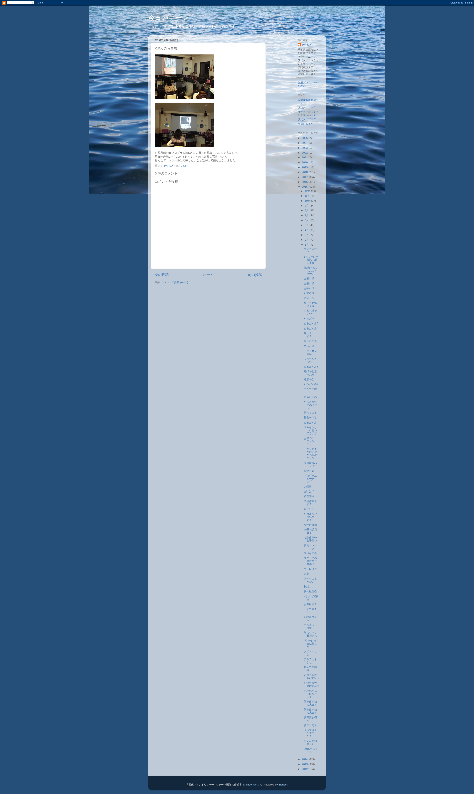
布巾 (306, 573)
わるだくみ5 (311, 323)
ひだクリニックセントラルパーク (308, 113)
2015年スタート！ (311, 750)
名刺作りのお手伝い (310, 539)
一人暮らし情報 (310, 626)
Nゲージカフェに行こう (311, 643)
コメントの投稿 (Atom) (174, 282)
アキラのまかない (310, 661)
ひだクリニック (307, 107)
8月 (307, 210)
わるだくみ (310, 397)
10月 (308, 200)
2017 (305, 177)
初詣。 (308, 586)
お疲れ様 (309, 278)
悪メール (309, 298)
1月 (307, 244)
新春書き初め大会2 (310, 711)
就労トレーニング (310, 547)
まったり (309, 346)
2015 (305, 186)
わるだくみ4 (311, 328)
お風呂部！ (310, 604)
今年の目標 (310, 524)
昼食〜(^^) (310, 417)
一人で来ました (310, 610)
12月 (308, 191)
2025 (305, 138)
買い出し (309, 509)
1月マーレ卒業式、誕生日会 (311, 259)
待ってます (310, 412)
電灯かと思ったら (310, 373)
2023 (305, 148)
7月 (307, 215)
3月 (307, 235)
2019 (305, 167)
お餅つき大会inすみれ (311, 677)
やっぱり (309, 318)
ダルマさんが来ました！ (310, 733)
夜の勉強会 (310, 591)
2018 (305, 172)
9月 (307, 205)
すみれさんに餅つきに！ (310, 694)
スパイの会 (310, 553)
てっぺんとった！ (310, 360)
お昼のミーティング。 (310, 441)
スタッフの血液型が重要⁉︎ (310, 561)
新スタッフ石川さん (310, 634)
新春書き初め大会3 (310, 703)
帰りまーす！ (309, 335)
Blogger (282, 784)
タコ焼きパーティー (310, 464)
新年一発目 (310, 725)
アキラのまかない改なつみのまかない (310, 454)
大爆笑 (308, 486)
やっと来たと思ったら (310, 404)
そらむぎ (306, 44)
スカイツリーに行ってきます (310, 430)
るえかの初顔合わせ (310, 742)
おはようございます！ (310, 516)
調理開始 (309, 496)
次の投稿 (162, 275)
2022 (305, 152)
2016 (305, 182)
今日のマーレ (168, 17)
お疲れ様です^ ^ (310, 312)
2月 (307, 239)
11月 (308, 195)
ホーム (208, 275)
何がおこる (310, 341)
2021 (305, 157)
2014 (305, 759)
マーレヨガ (310, 569)
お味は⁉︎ (309, 491)
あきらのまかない (310, 580)
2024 (305, 143)
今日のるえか (305, 123)
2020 (305, 162)
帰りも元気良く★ (310, 304)
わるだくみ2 (311, 384)
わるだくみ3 (311, 366)
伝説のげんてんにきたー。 (310, 270)
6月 (307, 220)
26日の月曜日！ (310, 531)
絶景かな (309, 379)
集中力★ (309, 471)
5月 (307, 225)
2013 (305, 764)
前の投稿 (255, 275)
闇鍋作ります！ (310, 503)
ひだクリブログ (307, 119)
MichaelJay (249, 784)
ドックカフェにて (310, 352)
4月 (307, 230)
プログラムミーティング (310, 478)
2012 (305, 769)
